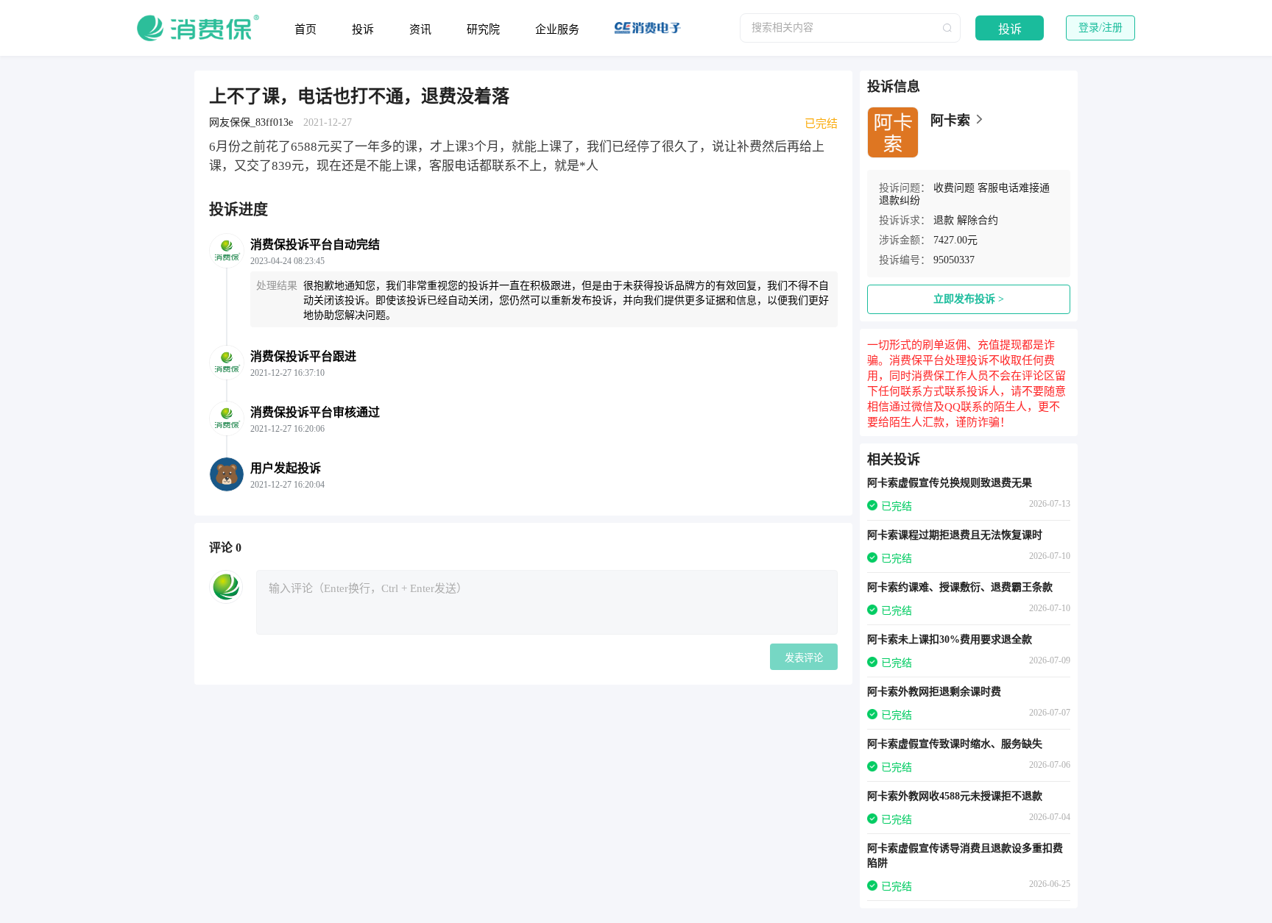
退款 (943, 220)
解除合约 (977, 220)
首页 (305, 29)
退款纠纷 (899, 200)
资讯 (420, 29)
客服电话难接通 (1014, 187)
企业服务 (557, 29)
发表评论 (804, 657)
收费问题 (954, 187)
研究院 (483, 29)
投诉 (363, 29)
